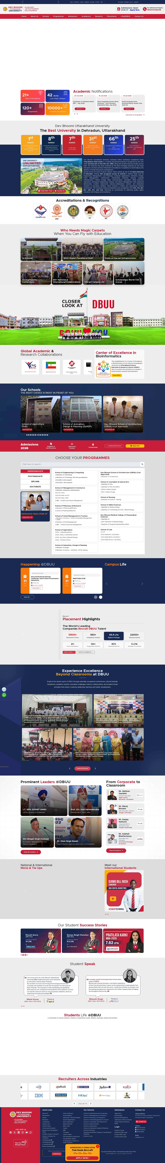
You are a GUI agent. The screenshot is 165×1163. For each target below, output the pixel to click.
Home (24, 16)
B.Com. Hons (60, 492)
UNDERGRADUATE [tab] (35, 471)
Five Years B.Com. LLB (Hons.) (111, 539)
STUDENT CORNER (123, 2)
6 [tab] (35, 434)
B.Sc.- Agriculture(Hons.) (64, 532)
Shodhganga (46, 1140)
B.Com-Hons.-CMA (62, 498)
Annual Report (67, 1115)
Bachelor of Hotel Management (66, 522)
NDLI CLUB (66, 1126)
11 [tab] (44, 434)
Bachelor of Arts (107, 484)
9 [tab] (40, 434)
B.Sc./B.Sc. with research (64, 482)
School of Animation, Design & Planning (96, 1128)
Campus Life (46, 1124)
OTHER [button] (97, 2)
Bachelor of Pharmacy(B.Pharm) (66, 508)
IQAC (71, 2)
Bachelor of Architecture (110, 476)
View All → (27, 597)
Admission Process (72, 447)
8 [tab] (39, 434)
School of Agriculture (90, 1126)
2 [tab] (28, 434)
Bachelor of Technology (64, 474)
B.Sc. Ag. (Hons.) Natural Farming (66, 537)
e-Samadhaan (46, 1144)
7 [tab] (37, 434)
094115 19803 (140, 1132)
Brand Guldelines (47, 1146)
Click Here (56, 1154)
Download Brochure (114, 445)
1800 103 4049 (140, 1128)
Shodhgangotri (47, 1142)
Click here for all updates (134, 115)
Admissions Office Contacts (123, 1120)
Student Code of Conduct (50, 1134)
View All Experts (115, 850)
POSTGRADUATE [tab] (35, 476)
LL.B (103, 532)
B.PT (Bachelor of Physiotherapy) (112, 521)
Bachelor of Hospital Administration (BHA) (115, 524)
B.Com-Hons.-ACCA (62, 495)
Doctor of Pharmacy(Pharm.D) (66, 510)
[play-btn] (53, 947)
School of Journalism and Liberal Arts (95, 1122)
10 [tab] (42, 434)
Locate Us (61, 190)
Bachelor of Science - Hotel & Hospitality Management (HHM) (74, 518)
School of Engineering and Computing (95, 1113)
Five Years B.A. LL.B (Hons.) (110, 534)
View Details (26, 429)
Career (65, 1128)
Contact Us (139, 16)
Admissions (72, 16)
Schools (46, 16)
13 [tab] (47, 434)
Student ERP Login (120, 1135)
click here (79, 108)
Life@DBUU (125, 16)
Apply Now (136, 445)
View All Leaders (30, 852)
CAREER (86, 2)
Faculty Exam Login (121, 1137)
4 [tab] (32, 434)
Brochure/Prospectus (121, 1118)
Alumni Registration (69, 1120)
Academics (86, 16)
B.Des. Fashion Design (109, 489)
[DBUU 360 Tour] (3, 689)
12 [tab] (45, 434)
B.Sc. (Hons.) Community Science (67, 534)
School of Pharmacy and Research (94, 1118)
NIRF (64, 1130)
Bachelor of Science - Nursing (111, 499)
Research (99, 16)
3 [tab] (30, 434)
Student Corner (119, 1130)
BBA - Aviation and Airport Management (69, 500)
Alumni (44, 1118)
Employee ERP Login (121, 1132)
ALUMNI (92, 2)
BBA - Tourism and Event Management (69, 524)
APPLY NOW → (69, 652)
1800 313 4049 (140, 1130)
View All (81, 1104)
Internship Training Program (71, 1118)
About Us (34, 16)
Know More (116, 375)
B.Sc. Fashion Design (108, 492)
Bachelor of (105, 519)
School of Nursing (89, 1130)
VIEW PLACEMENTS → (85, 652)
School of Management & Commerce (95, 1115)
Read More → (37, 588)
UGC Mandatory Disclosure (71, 1137)
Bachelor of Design (62, 547)
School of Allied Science (91, 1124)
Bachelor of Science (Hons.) (111, 507)
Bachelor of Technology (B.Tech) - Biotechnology (118, 509)
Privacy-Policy (46, 1126)
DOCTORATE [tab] (35, 487)
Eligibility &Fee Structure (51, 447)
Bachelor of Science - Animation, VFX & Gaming (71, 550)
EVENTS (76, 2)
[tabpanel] (108, 103)
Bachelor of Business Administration (68, 490)
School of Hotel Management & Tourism (96, 1120)
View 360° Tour (46, 190)
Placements (111, 16)
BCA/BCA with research (64, 480)
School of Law (88, 1136)
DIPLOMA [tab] (35, 481)
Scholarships (93, 447)
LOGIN (81, 2)
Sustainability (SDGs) (69, 1139)
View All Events (82, 768)
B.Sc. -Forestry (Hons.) (63, 540)
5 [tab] (33, 434)
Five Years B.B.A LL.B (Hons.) (111, 537)
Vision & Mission (68, 1113)
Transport (66, 1132)
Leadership (45, 1122)
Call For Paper (67, 1134)
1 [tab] (27, 434)
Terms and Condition (48, 1128)
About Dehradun (68, 1122)
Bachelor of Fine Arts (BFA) (111, 486)
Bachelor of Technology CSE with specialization (71, 477)
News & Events (67, 1124)
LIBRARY (136, 2)
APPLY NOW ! (82, 1158)
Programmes (58, 16)
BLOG (131, 2)
